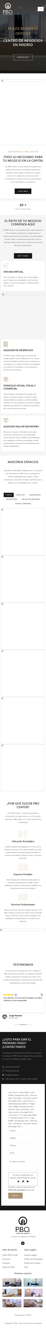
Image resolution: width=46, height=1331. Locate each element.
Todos (8, 495)
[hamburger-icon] (41, 9)
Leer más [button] (7, 1009)
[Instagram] (23, 1243)
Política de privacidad (16, 1190)
